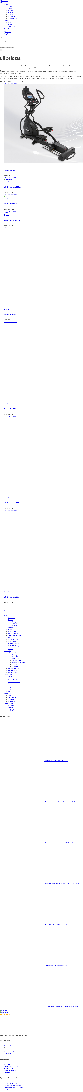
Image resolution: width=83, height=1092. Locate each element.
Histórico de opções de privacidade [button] (14, 1087)
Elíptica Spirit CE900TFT (12, 597)
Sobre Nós (7, 1064)
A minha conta (8, 1050)
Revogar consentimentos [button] (11, 1089)
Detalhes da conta (9, 1052)
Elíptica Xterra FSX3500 (12, 315)
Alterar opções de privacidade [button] (12, 1085)
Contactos (7, 1072)
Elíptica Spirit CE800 (11, 503)
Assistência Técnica (9, 1068)
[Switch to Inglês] (43, 34)
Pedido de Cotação (9, 1046)
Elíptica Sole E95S (10, 204)
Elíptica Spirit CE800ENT (13, 187)
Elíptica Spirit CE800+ (12, 220)
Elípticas (6, 164)
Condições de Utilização (11, 1066)
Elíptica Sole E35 (10, 170)
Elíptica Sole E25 (10, 409)
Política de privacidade (10, 1083)
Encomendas (8, 1053)
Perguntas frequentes (10, 1070)
